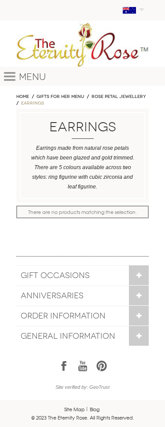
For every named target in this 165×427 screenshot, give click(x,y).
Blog (94, 409)
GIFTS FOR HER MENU (60, 96)
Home (22, 96)
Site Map (74, 409)
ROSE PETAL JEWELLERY (119, 96)
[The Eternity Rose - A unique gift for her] (82, 44)
